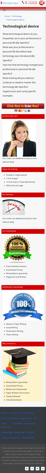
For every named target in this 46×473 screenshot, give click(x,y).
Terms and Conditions (10, 437)
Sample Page (29, 423)
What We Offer (28, 437)
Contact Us (15, 413)
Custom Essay (28, 413)
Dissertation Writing (9, 418)
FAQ (35, 418)
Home (7, 16)
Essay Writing (26, 418)
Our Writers (18, 423)
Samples (30, 432)
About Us (5, 413)
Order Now (6, 427)
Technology (17, 16)
